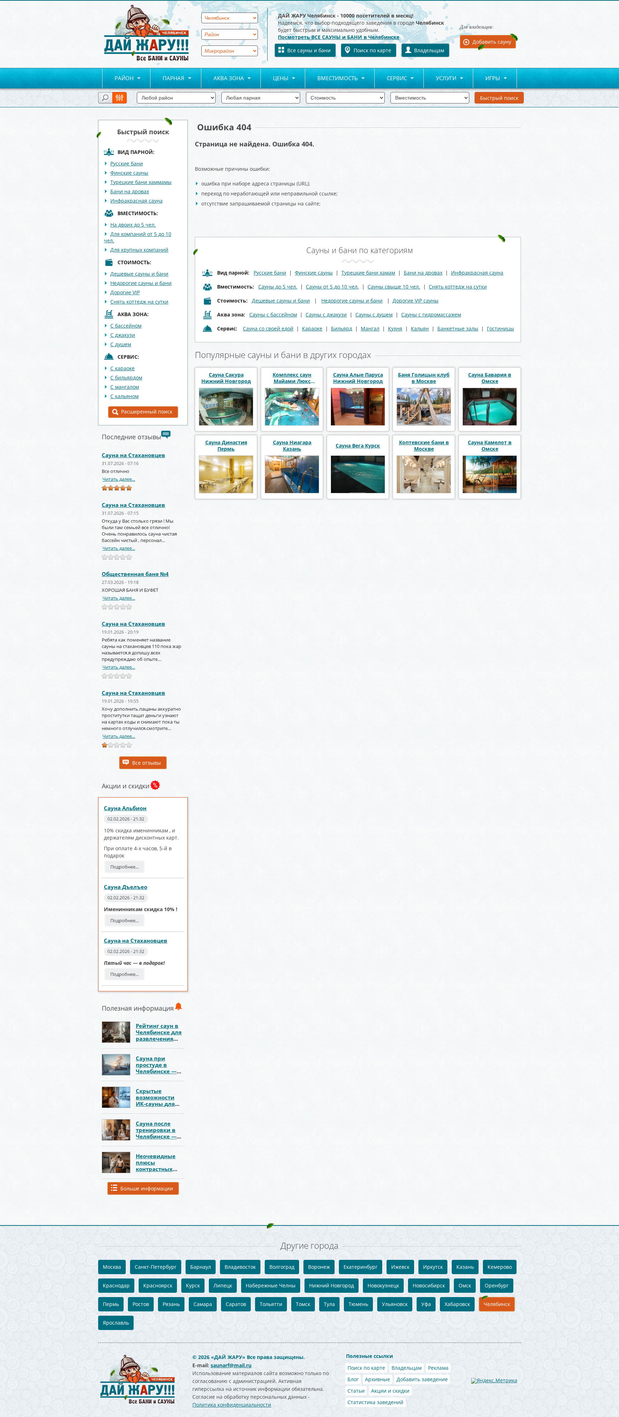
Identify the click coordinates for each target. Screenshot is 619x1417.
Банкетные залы (457, 328)
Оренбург (497, 1285)
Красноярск (157, 1285)
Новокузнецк (383, 1285)
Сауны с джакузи (326, 314)
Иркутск (433, 1266)
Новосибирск (429, 1285)
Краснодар (116, 1285)
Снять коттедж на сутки (139, 301)
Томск (303, 1304)
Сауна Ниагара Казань (292, 445)
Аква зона (222, 78)
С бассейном (125, 325)
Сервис (391, 78)
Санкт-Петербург (156, 1266)
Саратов (236, 1304)
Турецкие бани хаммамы (141, 182)
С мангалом (124, 386)
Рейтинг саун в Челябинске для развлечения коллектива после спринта (159, 1038)
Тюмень (358, 1304)
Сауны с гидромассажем (431, 314)
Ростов (141, 1304)
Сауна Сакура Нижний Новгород (226, 378)
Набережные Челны (271, 1285)
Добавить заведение (422, 1379)
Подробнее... (124, 867)
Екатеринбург (361, 1266)
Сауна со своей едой (268, 328)
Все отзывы (146, 762)
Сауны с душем (374, 314)
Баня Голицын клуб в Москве (424, 378)
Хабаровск (457, 1304)
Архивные (377, 1379)
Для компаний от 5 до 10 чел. (137, 237)
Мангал (370, 328)
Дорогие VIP (125, 292)
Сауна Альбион (125, 808)
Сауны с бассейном (273, 314)
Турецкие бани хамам (368, 272)
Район (118, 78)
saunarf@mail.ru (231, 1365)
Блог (353, 1379)
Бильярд (341, 328)
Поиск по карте (372, 50)
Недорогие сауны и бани (141, 283)
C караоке (122, 368)
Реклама (438, 1367)
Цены (274, 78)
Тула (329, 1304)
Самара (202, 1304)
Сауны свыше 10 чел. (394, 286)
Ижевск (400, 1266)
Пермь (111, 1304)
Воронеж (319, 1266)
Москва (112, 1266)
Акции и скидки (390, 1390)
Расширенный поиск (146, 411)
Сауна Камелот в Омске (490, 445)
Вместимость (331, 78)
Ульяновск (395, 1304)
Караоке (312, 328)
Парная (167, 78)
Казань (465, 1266)
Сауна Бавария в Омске (489, 378)
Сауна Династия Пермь (226, 445)
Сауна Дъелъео (125, 886)
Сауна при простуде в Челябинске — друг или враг (156, 1068)
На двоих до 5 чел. (133, 224)
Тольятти (271, 1304)
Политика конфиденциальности (231, 1404)
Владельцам (429, 50)
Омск (465, 1285)
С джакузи (122, 335)
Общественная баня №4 (135, 573)
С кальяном (124, 396)
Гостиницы (500, 328)
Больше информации (146, 1188)
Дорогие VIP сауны (415, 300)
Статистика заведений (375, 1402)
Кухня (395, 328)
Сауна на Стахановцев (133, 455)
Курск (193, 1285)
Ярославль (116, 1322)
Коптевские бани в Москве (424, 445)
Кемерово (500, 1266)
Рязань (171, 1304)
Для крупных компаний (139, 249)
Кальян (420, 328)
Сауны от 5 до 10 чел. (332, 286)
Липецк (222, 1285)
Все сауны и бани (309, 50)
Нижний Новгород (331, 1285)
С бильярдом (126, 377)
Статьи (356, 1390)
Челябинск (497, 1304)
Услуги (440, 78)
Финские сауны (129, 172)
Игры (486, 78)
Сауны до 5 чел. (277, 286)
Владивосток (240, 1266)
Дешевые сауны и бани (139, 273)
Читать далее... (118, 479)
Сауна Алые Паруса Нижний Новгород (358, 378)
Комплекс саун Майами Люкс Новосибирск (292, 378)
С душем (120, 344)
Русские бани (126, 163)
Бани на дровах (129, 191)
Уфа (426, 1304)
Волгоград (281, 1266)
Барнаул (200, 1266)
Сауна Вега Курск (358, 445)
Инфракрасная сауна (136, 200)
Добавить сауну (491, 41)
